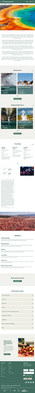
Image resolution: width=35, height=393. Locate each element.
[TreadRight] (4, 391)
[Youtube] (29, 382)
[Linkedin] (31, 382)
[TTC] (9, 391)
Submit (28, 378)
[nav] (17, 163)
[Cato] (13, 391)
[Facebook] (26, 382)
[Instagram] (33, 382)
